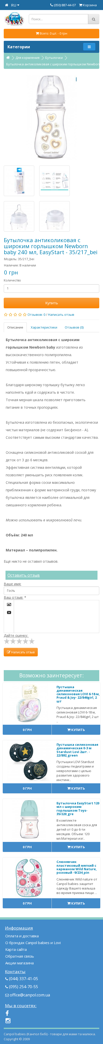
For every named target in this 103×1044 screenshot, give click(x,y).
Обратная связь (19, 956)
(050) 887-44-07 (65, 5)
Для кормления (28, 57)
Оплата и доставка (22, 935)
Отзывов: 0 (36, 314)
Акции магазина (19, 962)
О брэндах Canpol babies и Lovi (33, 942)
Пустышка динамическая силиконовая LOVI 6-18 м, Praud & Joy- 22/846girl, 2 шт (78, 694)
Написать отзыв (61, 314)
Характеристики (44, 327)
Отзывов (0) (74, 327)
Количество (12, 280)
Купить (51, 302)
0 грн (27, 729)
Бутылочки (54, 57)
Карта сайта (16, 949)
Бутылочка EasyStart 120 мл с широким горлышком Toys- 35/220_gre (77, 808)
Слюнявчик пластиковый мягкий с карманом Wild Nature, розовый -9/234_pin (76, 867)
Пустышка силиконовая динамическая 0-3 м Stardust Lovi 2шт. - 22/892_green (77, 750)
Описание (15, 327)
